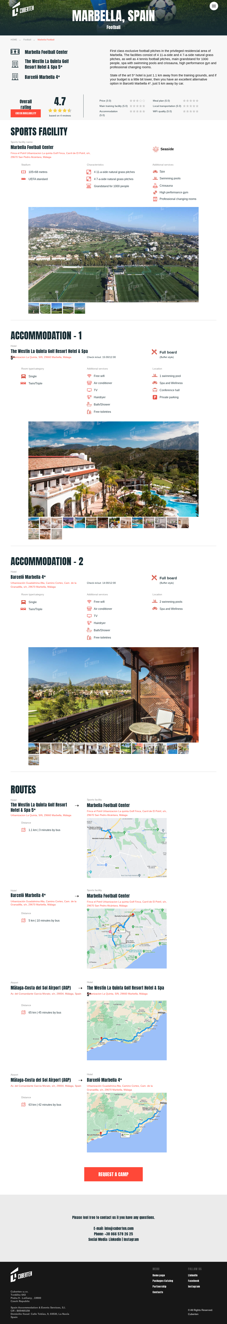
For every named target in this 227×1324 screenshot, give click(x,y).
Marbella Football (46, 39)
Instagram (194, 1286)
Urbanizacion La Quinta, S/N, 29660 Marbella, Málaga (41, 357)
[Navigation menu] (214, 6)
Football (27, 39)
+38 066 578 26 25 (119, 1234)
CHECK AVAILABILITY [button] (25, 113)
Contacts (158, 1292)
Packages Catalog (163, 1281)
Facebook (193, 1281)
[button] (113, 1174)
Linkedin (115, 1239)
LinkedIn (193, 1275)
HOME (14, 39)
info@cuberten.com (119, 1228)
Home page (159, 1275)
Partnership (159, 1286)
